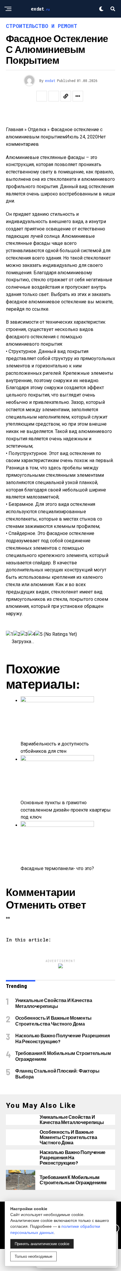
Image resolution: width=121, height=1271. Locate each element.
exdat (50, 80)
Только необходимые (33, 1256)
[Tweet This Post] (53, 96)
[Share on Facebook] (41, 96)
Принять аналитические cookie (42, 1244)
